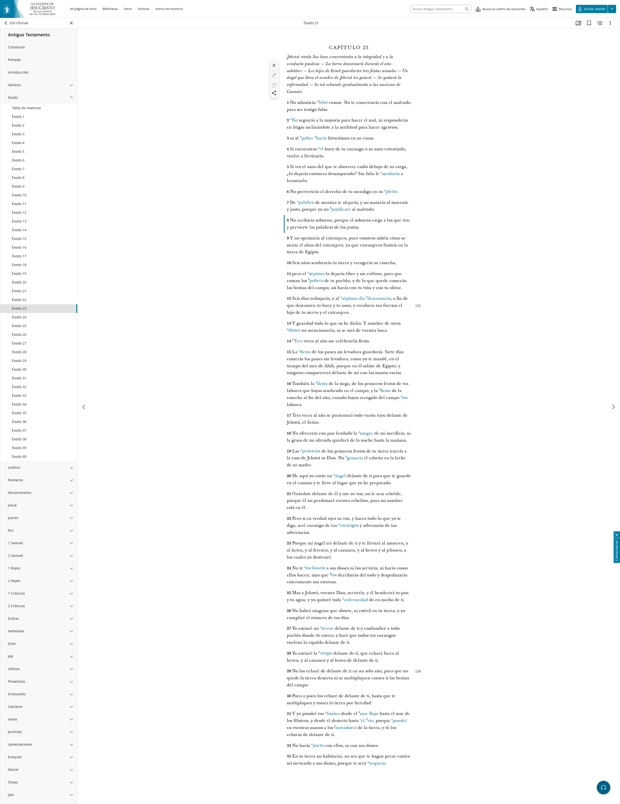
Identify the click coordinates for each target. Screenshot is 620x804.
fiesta (305, 352)
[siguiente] (613, 407)
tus (405, 398)
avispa (326, 653)
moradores (345, 728)
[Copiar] (274, 85)
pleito (391, 192)
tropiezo (377, 763)
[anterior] (84, 407)
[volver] (6, 23)
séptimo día (353, 298)
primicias (311, 451)
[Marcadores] (589, 23)
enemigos (349, 525)
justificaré (341, 209)
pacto (318, 746)
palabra (306, 202)
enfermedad (356, 600)
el (321, 149)
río (370, 721)
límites (333, 714)
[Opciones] (610, 23)
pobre (307, 138)
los (334, 575)
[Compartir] (274, 93)
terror (327, 628)
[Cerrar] (274, 65)
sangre (366, 433)
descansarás (379, 298)
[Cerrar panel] (71, 23)
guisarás (355, 458)
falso (323, 103)
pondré (400, 721)
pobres (316, 281)
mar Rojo (369, 714)
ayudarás (391, 174)
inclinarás (315, 568)
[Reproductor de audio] (603, 787)
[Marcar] (274, 75)
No (295, 120)
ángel (340, 476)
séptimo (317, 274)
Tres (298, 341)
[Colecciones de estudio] (578, 23)
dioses (294, 330)
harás (321, 138)
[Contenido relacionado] (599, 23)
